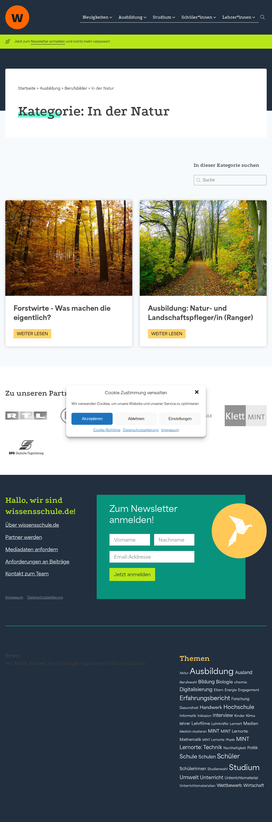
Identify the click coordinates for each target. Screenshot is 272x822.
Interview (223, 715)
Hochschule (238, 707)
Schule (188, 756)
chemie (240, 682)
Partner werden (23, 537)
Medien (250, 723)
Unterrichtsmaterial (241, 778)
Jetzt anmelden (132, 574)
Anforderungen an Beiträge (37, 561)
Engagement (248, 690)
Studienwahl (217, 769)
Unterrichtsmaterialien (197, 786)
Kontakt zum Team (27, 573)
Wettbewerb (229, 785)
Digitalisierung (196, 689)
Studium (244, 767)
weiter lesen (32, 333)
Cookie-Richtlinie (106, 430)
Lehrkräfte (219, 724)
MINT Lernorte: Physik (218, 739)
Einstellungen (180, 418)
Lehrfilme (201, 723)
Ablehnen (136, 418)
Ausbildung (50, 88)
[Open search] (263, 17)
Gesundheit (189, 708)
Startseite (27, 88)
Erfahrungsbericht (205, 698)
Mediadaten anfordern (31, 549)
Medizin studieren (193, 731)
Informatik (188, 716)
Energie (231, 690)
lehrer (185, 723)
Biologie (224, 681)
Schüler (228, 756)
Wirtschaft (253, 785)
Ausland (243, 672)
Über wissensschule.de (32, 525)
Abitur (184, 673)
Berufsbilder (76, 88)
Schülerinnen (193, 768)
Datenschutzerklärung (141, 430)
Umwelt (189, 777)
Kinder (239, 716)
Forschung (240, 699)
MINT (213, 731)
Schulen (207, 756)
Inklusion (204, 716)
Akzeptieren (92, 418)
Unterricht (211, 777)
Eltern (218, 690)
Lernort (236, 724)
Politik (252, 748)
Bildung (206, 681)
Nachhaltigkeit (234, 748)
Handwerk (211, 707)
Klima (250, 716)
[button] (197, 392)
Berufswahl (188, 682)
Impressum (170, 430)
